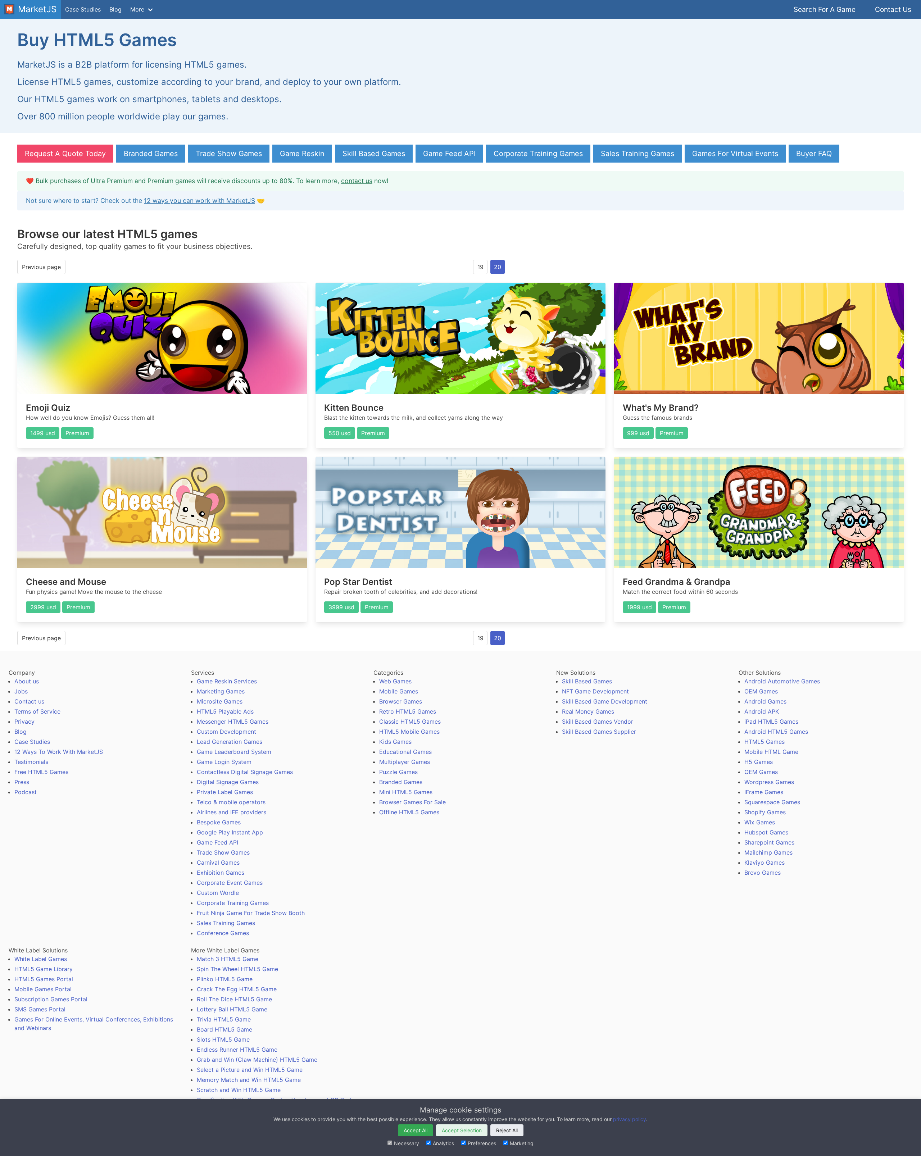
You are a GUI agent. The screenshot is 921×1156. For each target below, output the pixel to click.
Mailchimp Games (768, 852)
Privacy (24, 721)
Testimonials (31, 761)
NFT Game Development (595, 691)
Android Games (765, 701)
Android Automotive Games (782, 681)
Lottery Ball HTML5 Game (232, 1009)
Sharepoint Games (769, 842)
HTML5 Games (764, 741)
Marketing (522, 1143)
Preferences (482, 1143)
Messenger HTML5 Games (232, 721)
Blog (115, 9)
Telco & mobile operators (231, 802)
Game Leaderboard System (234, 751)
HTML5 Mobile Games (409, 731)
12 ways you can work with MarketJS (199, 200)
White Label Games (40, 958)
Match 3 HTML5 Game (227, 958)
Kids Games (395, 741)
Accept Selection (462, 1130)
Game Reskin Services (227, 681)
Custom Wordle (218, 892)
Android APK (761, 711)
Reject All (507, 1130)
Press (21, 782)
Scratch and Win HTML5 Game (239, 1089)
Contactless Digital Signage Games (245, 771)
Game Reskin (302, 153)
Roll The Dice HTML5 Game (234, 999)
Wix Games (759, 822)
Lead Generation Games (229, 741)
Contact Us (893, 9)
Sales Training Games (637, 153)
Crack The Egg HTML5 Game (237, 989)
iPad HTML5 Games (771, 721)
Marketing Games (221, 691)
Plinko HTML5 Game (225, 979)
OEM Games (761, 691)
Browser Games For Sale (412, 802)
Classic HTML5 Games (410, 721)
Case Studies (83, 9)
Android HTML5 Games (776, 731)
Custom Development (226, 731)
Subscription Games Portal (50, 999)
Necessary (406, 1143)
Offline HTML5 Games (409, 812)
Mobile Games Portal (43, 989)
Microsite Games (219, 701)
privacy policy (629, 1119)
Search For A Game (824, 9)
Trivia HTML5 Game (224, 1019)
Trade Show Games (229, 153)
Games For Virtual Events (735, 153)
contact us (356, 181)
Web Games (395, 681)
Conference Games (223, 933)
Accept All (415, 1130)
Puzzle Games (398, 771)
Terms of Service (37, 711)
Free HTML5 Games (41, 771)
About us (26, 681)
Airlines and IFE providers (231, 812)
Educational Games (405, 751)
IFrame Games (763, 792)
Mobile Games (398, 691)
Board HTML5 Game (224, 1029)
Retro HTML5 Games (407, 711)
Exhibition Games (220, 872)
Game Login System (224, 761)
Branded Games (151, 153)
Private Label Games (225, 792)
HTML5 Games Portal (43, 979)
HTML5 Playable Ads (225, 711)
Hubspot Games (766, 832)
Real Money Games (588, 711)
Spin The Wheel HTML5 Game (237, 969)
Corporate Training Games (538, 153)
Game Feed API (449, 153)
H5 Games (758, 761)
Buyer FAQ (814, 153)
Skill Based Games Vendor (597, 721)
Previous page (41, 266)
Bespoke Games (219, 822)
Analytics (443, 1143)
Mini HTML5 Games (405, 792)
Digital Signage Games (228, 782)
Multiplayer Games (404, 761)
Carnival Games (218, 862)
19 (480, 266)
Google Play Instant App (230, 832)
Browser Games (400, 701)
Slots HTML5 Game (223, 1039)
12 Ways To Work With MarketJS (58, 751)
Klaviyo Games (764, 862)
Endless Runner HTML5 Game (237, 1049)
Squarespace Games (772, 802)
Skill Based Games (373, 153)
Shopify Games (765, 812)
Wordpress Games (769, 782)
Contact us (29, 701)
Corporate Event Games (230, 882)
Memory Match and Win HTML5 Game (249, 1079)
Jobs (21, 691)
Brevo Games (762, 872)
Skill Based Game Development (604, 701)
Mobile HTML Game (771, 751)
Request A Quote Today (65, 153)
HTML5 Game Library (43, 969)
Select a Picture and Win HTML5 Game (250, 1069)
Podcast (25, 792)
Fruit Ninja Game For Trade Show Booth (251, 912)
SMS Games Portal (39, 1009)
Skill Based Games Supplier (599, 731)
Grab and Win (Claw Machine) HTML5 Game (257, 1059)
